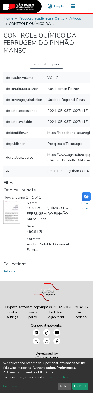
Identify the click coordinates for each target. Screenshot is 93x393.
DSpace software (19, 307)
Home (8, 18)
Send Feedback (81, 314)
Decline (64, 386)
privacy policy (58, 377)
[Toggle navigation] (73, 6)
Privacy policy (33, 314)
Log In (59, 6)
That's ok (80, 386)
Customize (10, 386)
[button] (50, 6)
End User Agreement (56, 314)
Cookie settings (12, 314)
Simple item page (46, 64)
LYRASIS (81, 307)
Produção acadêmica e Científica (41, 18)
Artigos (75, 18)
